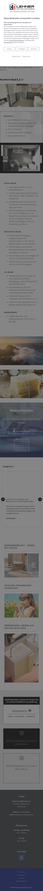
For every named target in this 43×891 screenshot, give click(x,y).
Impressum (26, 56)
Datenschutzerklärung (16, 40)
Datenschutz (16, 56)
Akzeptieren (34, 49)
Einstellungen (21, 49)
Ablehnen (9, 49)
